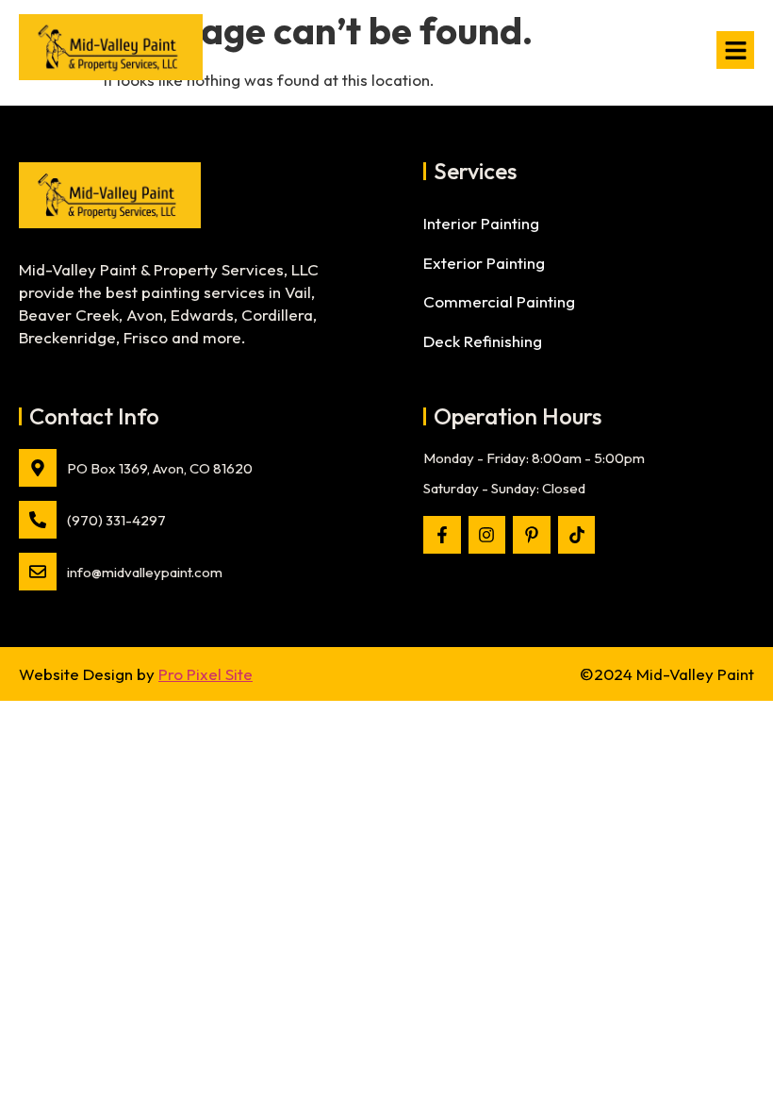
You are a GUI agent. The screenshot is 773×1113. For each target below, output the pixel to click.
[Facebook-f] (442, 535)
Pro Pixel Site (205, 674)
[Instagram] (487, 535)
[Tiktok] (577, 535)
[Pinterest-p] (532, 535)
